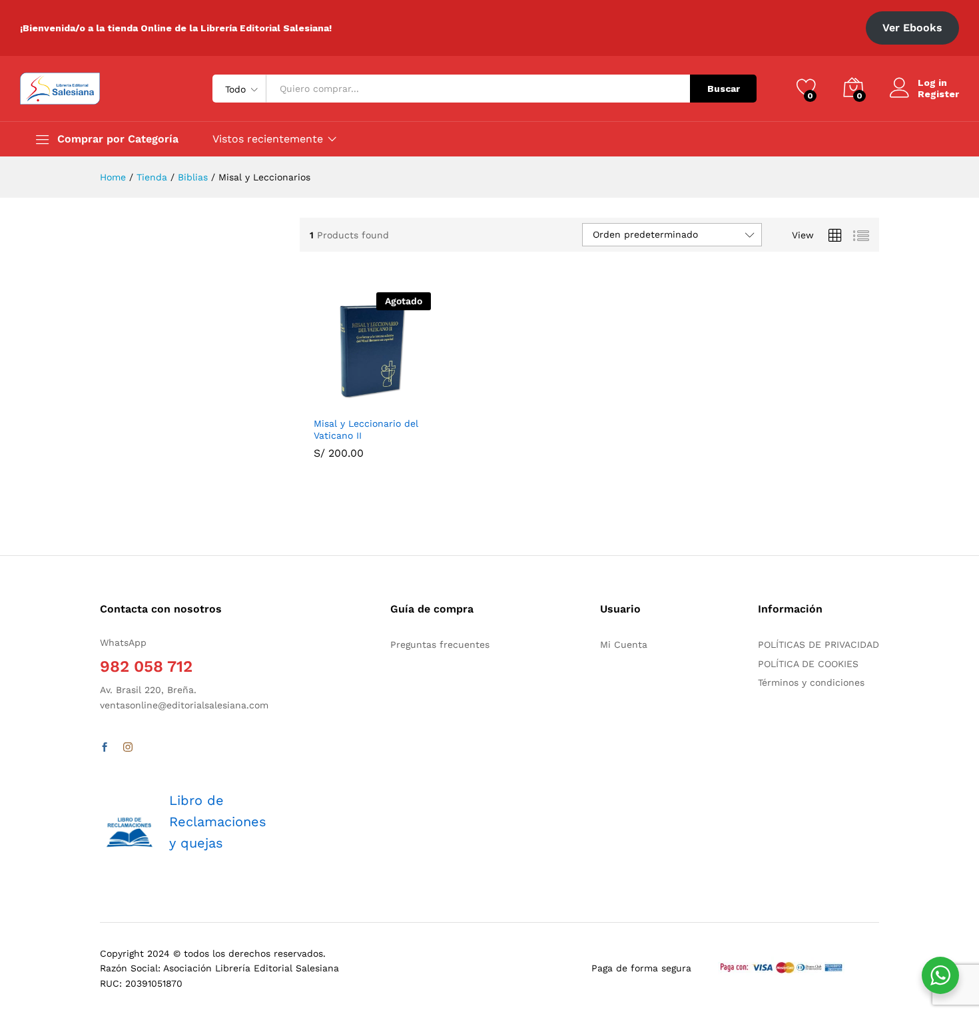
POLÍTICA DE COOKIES (808, 663)
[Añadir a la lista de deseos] (401, 401)
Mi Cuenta (623, 644)
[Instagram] (128, 747)
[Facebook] (104, 747)
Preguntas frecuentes (440, 644)
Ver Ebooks (912, 27)
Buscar (723, 88)
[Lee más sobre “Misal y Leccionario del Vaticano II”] (339, 401)
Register (938, 94)
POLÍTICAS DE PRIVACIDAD (818, 644)
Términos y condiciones (811, 682)
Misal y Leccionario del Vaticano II (366, 429)
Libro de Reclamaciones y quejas (217, 821)
